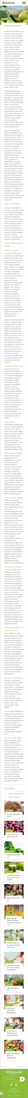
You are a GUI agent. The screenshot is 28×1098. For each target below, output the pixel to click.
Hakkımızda (14, 1088)
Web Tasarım (11, 1095)
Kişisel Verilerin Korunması (14, 1091)
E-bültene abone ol (22, 1079)
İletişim (14, 1093)
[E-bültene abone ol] (14, 1079)
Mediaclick (17, 1095)
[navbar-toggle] (24, 3)
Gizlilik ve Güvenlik (14, 1090)
